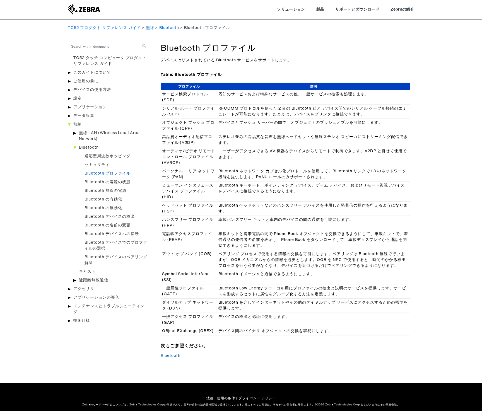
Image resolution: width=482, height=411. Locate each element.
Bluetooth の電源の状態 (108, 182)
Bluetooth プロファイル (108, 173)
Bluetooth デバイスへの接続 (112, 234)
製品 (320, 9)
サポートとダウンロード (357, 9)
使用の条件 (226, 398)
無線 (150, 28)
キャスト (87, 272)
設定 (77, 98)
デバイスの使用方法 (92, 90)
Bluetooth (169, 28)
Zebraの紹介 (402, 9)
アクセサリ (83, 289)
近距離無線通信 (93, 280)
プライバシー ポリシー (257, 398)
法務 (210, 398)
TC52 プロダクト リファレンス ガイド (104, 28)
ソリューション (291, 9)
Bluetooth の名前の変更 (108, 225)
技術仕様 (81, 321)
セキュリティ (97, 165)
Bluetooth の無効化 (103, 208)
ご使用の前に (85, 81)
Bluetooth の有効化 (103, 199)
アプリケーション (90, 107)
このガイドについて (92, 72)
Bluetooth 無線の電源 (105, 191)
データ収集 (83, 116)
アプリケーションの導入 (96, 297)
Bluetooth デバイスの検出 (110, 217)
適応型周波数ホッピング (108, 156)
